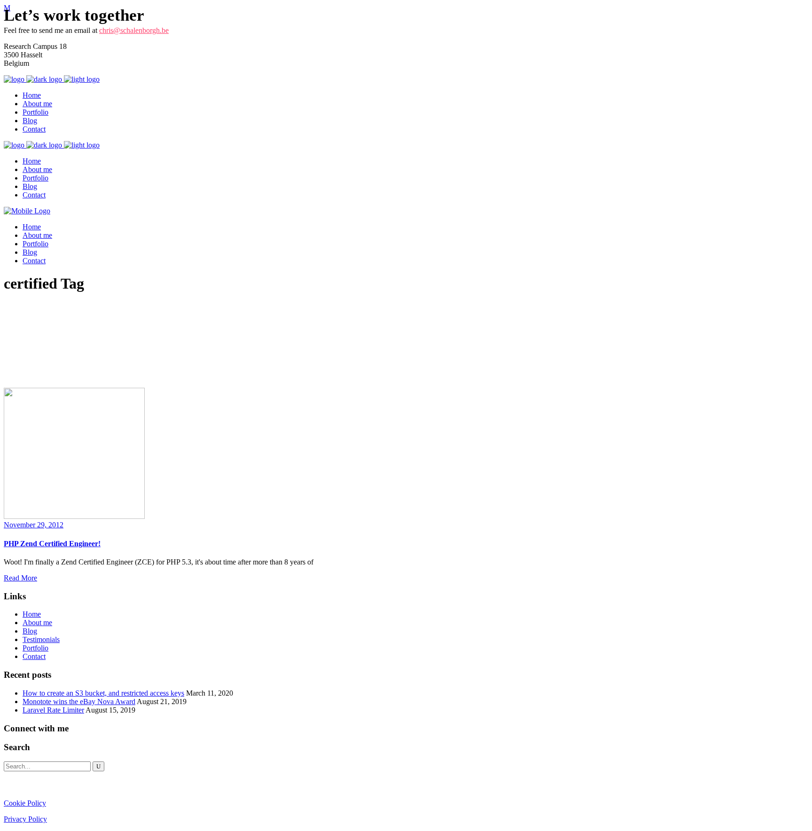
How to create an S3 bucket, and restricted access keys (103, 693)
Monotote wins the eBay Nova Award (79, 702)
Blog (30, 631)
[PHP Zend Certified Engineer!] (74, 516)
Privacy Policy (25, 819)
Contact (34, 656)
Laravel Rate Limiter (53, 710)
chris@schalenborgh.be (134, 30)
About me (37, 623)
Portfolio (35, 648)
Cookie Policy (25, 803)
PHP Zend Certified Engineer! (52, 544)
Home (32, 614)
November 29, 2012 (33, 525)
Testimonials (41, 639)
